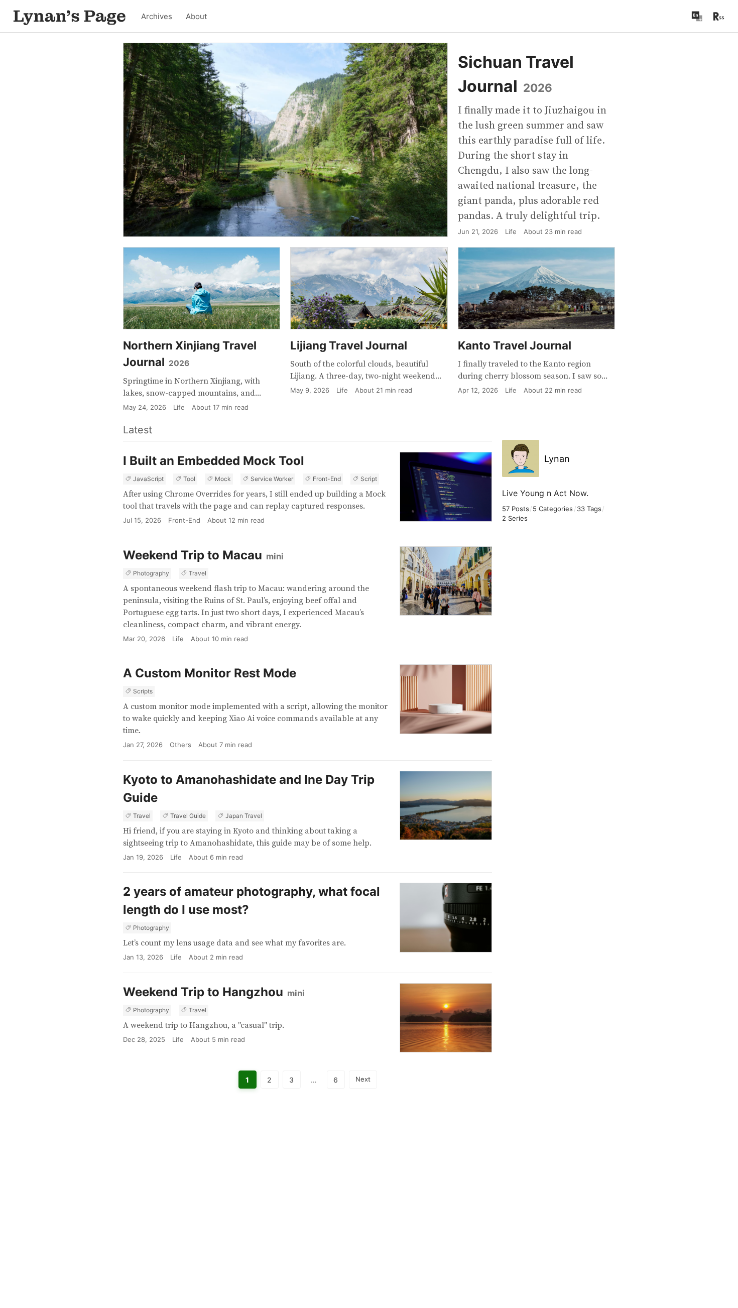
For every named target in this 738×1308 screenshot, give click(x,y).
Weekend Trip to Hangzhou (214, 992)
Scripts (143, 691)
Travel (197, 573)
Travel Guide (188, 815)
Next (363, 1079)
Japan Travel (243, 815)
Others (180, 745)
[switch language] (696, 16)
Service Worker (272, 479)
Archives (156, 16)
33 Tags (589, 509)
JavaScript (148, 479)
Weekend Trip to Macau (203, 555)
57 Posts (515, 509)
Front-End (327, 479)
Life (178, 639)
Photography (151, 573)
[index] (69, 16)
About (196, 16)
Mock (223, 479)
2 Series (515, 518)
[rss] (718, 16)
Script (368, 479)
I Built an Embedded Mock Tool (213, 460)
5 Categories (553, 509)
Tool (189, 479)
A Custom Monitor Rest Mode (209, 673)
